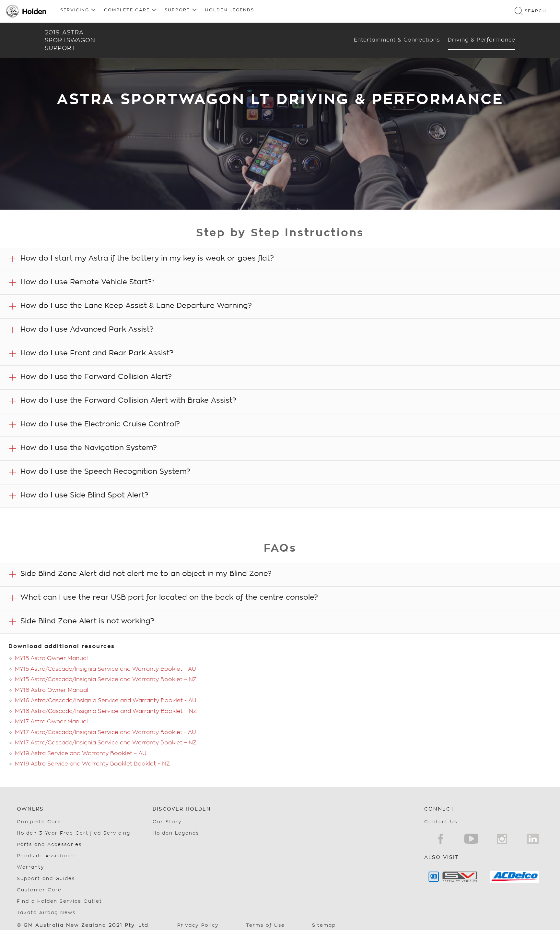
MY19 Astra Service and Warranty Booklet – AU (80, 753)
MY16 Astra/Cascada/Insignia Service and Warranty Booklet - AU (105, 700)
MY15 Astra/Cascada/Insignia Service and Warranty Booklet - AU (105, 669)
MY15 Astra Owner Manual (51, 658)
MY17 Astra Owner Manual (51, 721)
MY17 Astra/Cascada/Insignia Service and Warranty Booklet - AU (105, 732)
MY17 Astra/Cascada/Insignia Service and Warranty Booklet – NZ (105, 742)
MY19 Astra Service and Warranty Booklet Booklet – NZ (92, 763)
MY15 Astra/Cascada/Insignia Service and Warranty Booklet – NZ (105, 679)
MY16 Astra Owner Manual (51, 690)
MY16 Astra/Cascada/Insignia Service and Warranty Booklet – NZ (106, 711)
